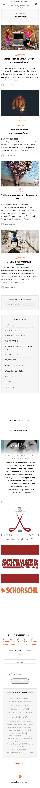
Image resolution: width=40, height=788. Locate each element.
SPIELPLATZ (20, 55)
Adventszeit (13, 701)
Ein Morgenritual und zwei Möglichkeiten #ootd (19, 196)
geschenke (18, 727)
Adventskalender (22, 698)
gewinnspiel (25, 730)
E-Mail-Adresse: (20, 671)
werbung (19, 753)
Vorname (20, 654)
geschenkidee (27, 727)
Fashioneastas (28, 724)
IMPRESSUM (9, 387)
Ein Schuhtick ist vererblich (19, 261)
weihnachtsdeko (20, 747)
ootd (11, 741)
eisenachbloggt (14, 721)
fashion (10, 724)
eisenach (21, 717)
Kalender (25, 733)
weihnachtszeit (11, 753)
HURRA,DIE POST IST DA (14, 366)
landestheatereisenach (13, 738)
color (20, 705)
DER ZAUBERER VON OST (20, 1)
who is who (26, 753)
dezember (30, 712)
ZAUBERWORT (10, 360)
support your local (24, 741)
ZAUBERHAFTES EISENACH (15, 371)
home (19, 733)
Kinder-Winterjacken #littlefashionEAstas (18, 131)
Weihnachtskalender (20, 749)
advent (12, 699)
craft (23, 705)
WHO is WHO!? (10, 330)
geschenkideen (14, 730)
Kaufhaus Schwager (25, 736)
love (21, 738)
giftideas (14, 733)
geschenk (11, 727)
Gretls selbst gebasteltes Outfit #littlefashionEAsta (19, 60)
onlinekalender (28, 738)
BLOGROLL (9, 382)
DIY (13, 717)
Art (18, 701)
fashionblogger (18, 724)
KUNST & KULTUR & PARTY (15, 336)
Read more (18, 80)
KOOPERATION (10, 376)
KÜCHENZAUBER (11, 355)
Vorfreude (11, 744)
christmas (14, 705)
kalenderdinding (14, 736)
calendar (28, 701)
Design (24, 712)
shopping (15, 741)
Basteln (22, 701)
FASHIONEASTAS (20, 121)
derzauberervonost (14, 712)
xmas (31, 752)
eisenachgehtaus (26, 721)
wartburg (17, 744)
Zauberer (11, 85)
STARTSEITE (9, 325)
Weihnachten (26, 743)
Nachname (20, 662)
